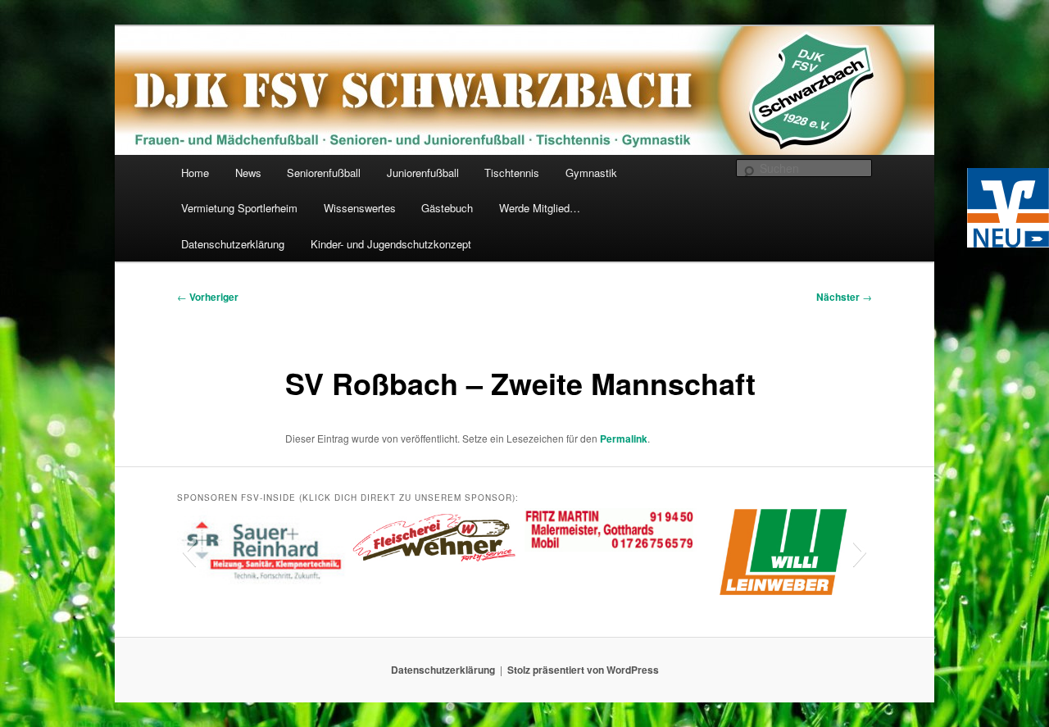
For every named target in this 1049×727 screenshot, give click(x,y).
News (248, 172)
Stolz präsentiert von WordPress (583, 669)
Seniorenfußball (324, 172)
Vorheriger (207, 296)
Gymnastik (591, 172)
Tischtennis (511, 172)
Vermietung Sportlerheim (239, 208)
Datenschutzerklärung (232, 244)
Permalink (623, 438)
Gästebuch (447, 208)
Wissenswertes (360, 208)
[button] (189, 551)
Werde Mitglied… (539, 208)
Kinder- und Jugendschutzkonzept (391, 244)
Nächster (844, 296)
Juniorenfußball (423, 172)
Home (195, 172)
